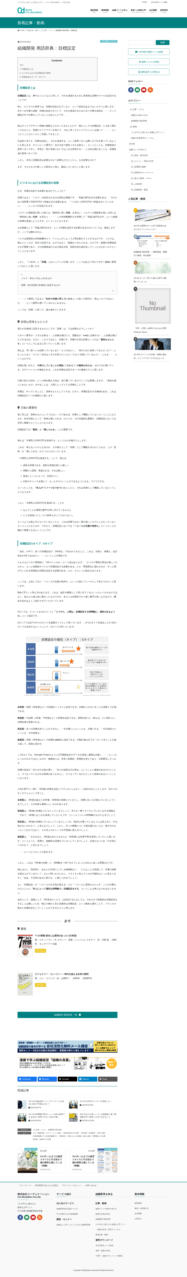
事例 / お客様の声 (142, 1208)
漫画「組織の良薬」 (104, 1251)
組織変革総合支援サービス (67, 1209)
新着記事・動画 (102, 1235)
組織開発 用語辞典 (55, 1130)
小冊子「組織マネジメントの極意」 (110, 1256)
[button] (67, 1015)
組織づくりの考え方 (137, 150)
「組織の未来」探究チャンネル (108, 1229)
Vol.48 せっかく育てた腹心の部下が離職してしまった (150, 280)
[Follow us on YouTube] (143, 90)
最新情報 (138, 1203)
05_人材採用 (136, 184)
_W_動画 (133, 126)
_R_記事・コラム (109, 41)
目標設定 (62, 1136)
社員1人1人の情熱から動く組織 (79, 1136)
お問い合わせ (91, 1185)
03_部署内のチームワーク (142, 172)
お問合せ (138, 1219)
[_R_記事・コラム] (27, 1155)
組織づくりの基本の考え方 (106, 1209)
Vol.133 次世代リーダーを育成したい (96, 1101)
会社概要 (138, 1213)
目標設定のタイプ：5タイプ (34, 77)
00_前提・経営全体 (139, 155)
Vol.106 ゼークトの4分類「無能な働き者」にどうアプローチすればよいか (150, 356)
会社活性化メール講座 (159, 2)
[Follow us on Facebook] (131, 90)
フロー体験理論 (38, 1133)
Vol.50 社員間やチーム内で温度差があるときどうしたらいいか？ (150, 227)
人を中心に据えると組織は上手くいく (111, 1224)
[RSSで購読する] (150, 90)
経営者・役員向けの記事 (42, 1139)
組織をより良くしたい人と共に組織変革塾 (73, 1225)
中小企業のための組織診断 (67, 1214)
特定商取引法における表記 (46, 1185)
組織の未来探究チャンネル (142, 138)
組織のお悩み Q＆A (139, 115)
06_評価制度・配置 (139, 190)
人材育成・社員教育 (87, 1133)
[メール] (137, 90)
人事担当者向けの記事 (70, 1133)
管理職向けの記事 (98, 1136)
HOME (144, 2)
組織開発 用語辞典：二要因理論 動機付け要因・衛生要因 (150, 254)
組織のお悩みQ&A (103, 1214)
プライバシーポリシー (71, 1185)
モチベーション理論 (53, 1133)
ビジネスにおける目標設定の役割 (36, 73)
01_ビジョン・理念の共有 (142, 161)
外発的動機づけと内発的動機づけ (45, 1136)
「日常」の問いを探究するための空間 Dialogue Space (150, 330)
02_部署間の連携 (138, 167)
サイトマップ (25, 1185)
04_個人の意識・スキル (141, 178)
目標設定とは (27, 69)
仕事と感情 (101, 1133)
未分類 (132, 144)
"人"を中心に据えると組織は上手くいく (148, 132)
